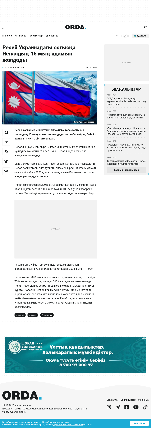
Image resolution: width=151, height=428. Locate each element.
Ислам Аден (91, 68)
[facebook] (126, 408)
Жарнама (143, 399)
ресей (34, 315)
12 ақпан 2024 (12, 68)
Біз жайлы (112, 399)
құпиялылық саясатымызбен (68, 424)
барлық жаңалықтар (126, 170)
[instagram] (109, 408)
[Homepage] (75, 27)
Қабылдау (139, 423)
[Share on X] (6, 161)
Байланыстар (128, 399)
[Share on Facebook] (6, 132)
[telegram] (117, 408)
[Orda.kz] (22, 402)
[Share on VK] (6, 171)
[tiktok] (145, 408)
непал (21, 315)
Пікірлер (7, 35)
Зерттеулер (36, 35)
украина (48, 315)
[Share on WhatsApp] (6, 151)
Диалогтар (52, 35)
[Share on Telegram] (6, 142)
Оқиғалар (20, 35)
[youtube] (136, 408)
